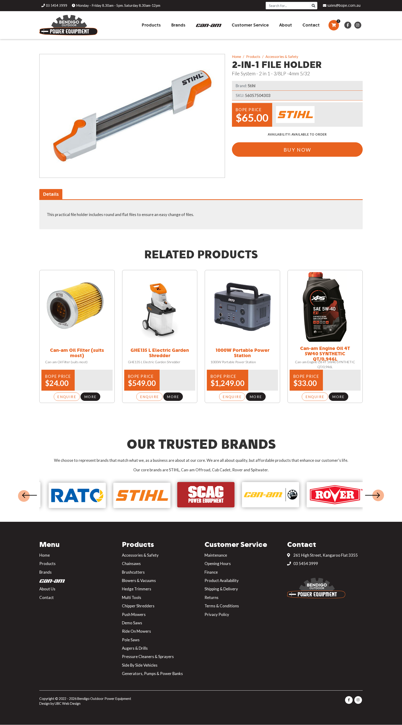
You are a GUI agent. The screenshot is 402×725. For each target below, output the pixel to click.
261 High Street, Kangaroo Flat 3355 (325, 555)
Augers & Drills (135, 648)
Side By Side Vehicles (139, 665)
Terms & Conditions (221, 605)
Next (372, 495)
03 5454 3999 (305, 563)
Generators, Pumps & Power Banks (152, 673)
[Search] (313, 5)
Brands (45, 572)
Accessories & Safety (281, 56)
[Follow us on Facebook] (348, 25)
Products (253, 56)
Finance (211, 572)
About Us (47, 588)
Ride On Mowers (136, 631)
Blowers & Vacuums (139, 580)
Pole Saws (131, 639)
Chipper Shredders (138, 605)
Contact (46, 597)
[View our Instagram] (358, 25)
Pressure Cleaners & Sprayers (148, 656)
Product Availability (221, 580)
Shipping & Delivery (221, 588)
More (90, 397)
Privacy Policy (216, 614)
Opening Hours (217, 563)
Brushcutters (133, 572)
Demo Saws (132, 622)
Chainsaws (131, 563)
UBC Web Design (67, 703)
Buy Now (297, 150)
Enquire (66, 397)
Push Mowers (134, 614)
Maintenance (215, 555)
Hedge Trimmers (136, 588)
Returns (211, 597)
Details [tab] (51, 194)
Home (236, 56)
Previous (29, 495)
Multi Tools (131, 597)
